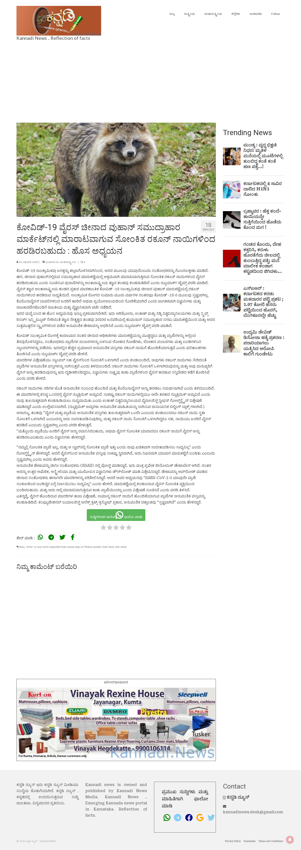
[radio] (103, 528)
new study (121, 547)
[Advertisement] (150, 80)
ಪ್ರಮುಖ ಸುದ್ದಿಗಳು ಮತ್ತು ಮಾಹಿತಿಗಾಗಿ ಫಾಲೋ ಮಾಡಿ (185, 799)
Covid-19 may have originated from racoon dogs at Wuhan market (63, 547)
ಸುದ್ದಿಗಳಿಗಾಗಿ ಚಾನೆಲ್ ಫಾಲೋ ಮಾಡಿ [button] (116, 517)
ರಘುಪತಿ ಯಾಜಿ (30, 262)
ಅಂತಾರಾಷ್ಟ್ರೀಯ (68, 262)
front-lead (108, 547)
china (21, 547)
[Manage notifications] (290, 839)
